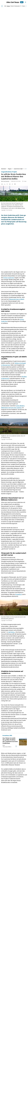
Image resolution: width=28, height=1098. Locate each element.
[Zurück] (2, 6)
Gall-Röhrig (11, 632)
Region (10, 169)
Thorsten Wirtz (7, 747)
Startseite (3, 169)
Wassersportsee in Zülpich (16, 299)
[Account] (25, 2)
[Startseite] (12, 2)
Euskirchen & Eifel (18, 169)
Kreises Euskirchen (8, 278)
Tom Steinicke (6, 181)
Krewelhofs (18, 594)
